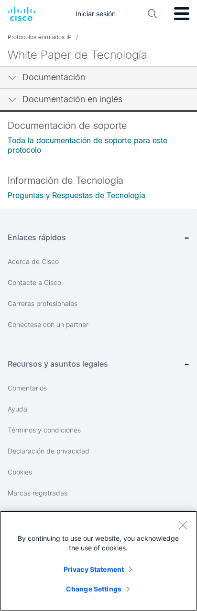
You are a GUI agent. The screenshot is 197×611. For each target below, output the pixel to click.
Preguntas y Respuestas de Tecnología (76, 195)
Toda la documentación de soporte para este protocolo (87, 145)
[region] (98, 561)
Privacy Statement (94, 569)
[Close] (182, 525)
